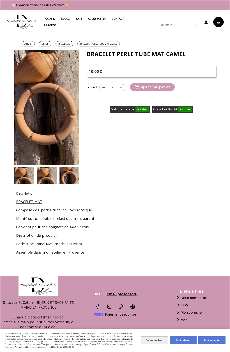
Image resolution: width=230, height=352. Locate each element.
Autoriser (142, 109)
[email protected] (121, 294)
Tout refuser (183, 340)
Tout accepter (212, 340)
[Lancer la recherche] (196, 24)
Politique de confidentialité (60, 347)
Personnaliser (154, 340)
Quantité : (92, 87)
